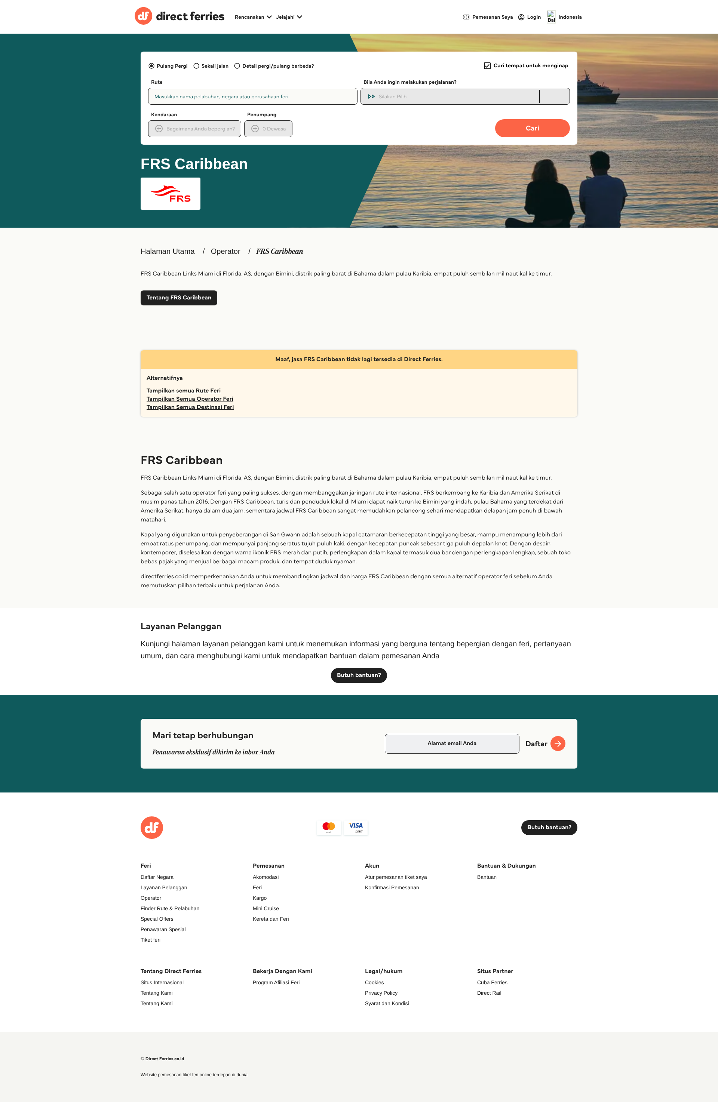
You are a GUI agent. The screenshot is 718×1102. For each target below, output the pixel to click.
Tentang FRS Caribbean (179, 298)
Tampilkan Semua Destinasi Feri (190, 407)
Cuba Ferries (492, 982)
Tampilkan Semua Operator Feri (190, 399)
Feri (257, 887)
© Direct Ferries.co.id (162, 1058)
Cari (532, 128)
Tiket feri (150, 940)
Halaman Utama (168, 251)
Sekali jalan (215, 66)
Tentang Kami (157, 993)
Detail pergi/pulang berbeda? (278, 66)
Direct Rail (489, 993)
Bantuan (487, 877)
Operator (225, 251)
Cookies (374, 982)
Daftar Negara (157, 877)
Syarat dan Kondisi (387, 1003)
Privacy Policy (381, 993)
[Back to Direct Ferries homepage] (179, 17)
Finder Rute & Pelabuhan (170, 908)
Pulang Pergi (172, 66)
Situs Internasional (162, 982)
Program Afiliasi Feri (276, 982)
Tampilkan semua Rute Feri (184, 391)
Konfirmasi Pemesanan (392, 887)
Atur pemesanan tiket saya (396, 877)
